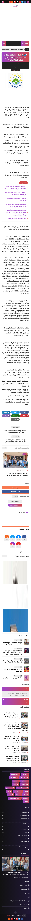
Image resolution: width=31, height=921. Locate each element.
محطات (25, 795)
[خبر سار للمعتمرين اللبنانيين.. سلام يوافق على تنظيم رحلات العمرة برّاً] (24, 748)
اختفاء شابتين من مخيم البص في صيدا (12, 678)
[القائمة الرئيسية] (4, 43)
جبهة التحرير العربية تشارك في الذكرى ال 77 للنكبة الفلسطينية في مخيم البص (15, 205)
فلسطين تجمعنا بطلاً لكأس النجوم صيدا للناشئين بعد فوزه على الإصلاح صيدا (12, 758)
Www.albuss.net (25, 877)
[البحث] (3, 2)
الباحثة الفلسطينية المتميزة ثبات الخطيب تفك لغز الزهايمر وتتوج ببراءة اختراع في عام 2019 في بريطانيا (12, 652)
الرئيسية (24, 44)
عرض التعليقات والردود (14, 505)
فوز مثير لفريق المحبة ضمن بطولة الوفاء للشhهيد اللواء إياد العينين (11, 738)
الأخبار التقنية (24, 784)
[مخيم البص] (15, 6)
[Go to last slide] (5, 448)
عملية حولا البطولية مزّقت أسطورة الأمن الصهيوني (13, 670)
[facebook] (25, 2)
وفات (25, 802)
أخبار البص (24, 774)
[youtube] (20, 2)
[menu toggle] (28, 2)
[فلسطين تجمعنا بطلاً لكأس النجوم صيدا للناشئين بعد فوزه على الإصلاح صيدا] (24, 758)
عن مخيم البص (24, 889)
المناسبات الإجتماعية (22, 788)
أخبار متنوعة (13, 778)
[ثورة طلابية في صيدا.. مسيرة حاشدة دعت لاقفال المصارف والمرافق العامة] (26, 661)
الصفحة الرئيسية (23, 67)
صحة (26, 844)
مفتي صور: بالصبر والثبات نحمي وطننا (17, 219)
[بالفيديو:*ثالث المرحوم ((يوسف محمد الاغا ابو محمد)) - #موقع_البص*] (26, 642)
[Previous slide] (5, 556)
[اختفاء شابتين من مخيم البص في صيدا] (26, 678)
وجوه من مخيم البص (14, 798)
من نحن (25, 908)
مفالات (17, 795)
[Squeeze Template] (24, 915)
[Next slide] (3, 448)
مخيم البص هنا (23, 904)
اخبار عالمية (24, 781)
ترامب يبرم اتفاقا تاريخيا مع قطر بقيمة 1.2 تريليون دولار (16, 199)
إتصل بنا (25, 893)
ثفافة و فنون (17, 791)
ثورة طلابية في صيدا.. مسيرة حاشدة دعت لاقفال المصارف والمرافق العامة (12, 662)
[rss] (12, 2)
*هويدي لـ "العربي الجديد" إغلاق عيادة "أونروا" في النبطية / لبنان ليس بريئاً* (15, 193)
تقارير (25, 791)
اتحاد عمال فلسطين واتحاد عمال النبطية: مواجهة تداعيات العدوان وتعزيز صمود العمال (11, 715)
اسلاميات (15, 781)
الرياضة (14, 784)
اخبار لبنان (25, 824)
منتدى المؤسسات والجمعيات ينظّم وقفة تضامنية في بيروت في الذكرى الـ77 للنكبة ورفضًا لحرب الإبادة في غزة (16, 212)
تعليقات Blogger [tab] (15, 488)
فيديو (8, 791)
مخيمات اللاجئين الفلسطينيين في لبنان (18, 901)
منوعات (15, 67)
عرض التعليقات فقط (15, 502)
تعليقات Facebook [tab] (15, 491)
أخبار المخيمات (14, 774)
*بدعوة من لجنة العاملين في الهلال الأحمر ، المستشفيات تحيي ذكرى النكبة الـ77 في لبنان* (15, 187)
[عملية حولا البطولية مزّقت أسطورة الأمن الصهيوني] (26, 669)
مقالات (10, 795)
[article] (15, 429)
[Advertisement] (15, 24)
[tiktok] (17, 2)
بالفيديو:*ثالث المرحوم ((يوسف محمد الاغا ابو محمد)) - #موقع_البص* (12, 643)
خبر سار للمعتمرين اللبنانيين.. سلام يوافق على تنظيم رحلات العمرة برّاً (11, 748)
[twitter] (22, 2)
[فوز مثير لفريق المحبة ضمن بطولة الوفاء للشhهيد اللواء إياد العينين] (24, 738)
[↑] (15, 912)
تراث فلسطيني (9, 788)
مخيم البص (7, 915)
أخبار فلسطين (24, 778)
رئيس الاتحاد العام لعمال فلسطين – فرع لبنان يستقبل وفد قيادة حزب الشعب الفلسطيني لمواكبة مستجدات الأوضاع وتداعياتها (16, 727)
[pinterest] (15, 2)
